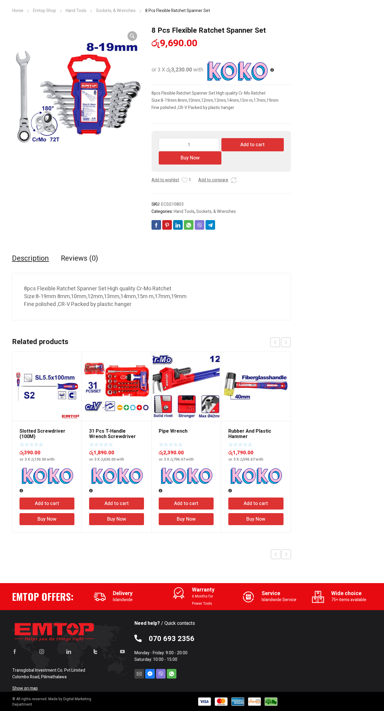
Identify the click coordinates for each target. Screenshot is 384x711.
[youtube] (122, 651)
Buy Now (190, 158)
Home (17, 11)
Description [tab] (30, 258)
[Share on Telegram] (210, 225)
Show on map (25, 688)
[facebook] (15, 651)
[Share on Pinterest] (167, 225)
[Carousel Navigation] (280, 342)
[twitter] (95, 651)
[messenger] (150, 674)
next (286, 342)
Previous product (275, 554)
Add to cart (252, 144)
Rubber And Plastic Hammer (249, 434)
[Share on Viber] (199, 225)
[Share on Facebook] (156, 225)
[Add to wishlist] (185, 180)
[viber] (161, 674)
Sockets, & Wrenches (116, 11)
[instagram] (41, 651)
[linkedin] (69, 651)
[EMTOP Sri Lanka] (54, 631)
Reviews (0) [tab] (79, 258)
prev (275, 342)
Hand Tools (76, 11)
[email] (139, 674)
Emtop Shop (44, 11)
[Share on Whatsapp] (189, 225)
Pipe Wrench (173, 431)
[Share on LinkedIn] (178, 225)
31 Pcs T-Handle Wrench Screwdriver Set (112, 437)
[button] (132, 36)
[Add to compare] (234, 180)
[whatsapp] (171, 674)
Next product (286, 554)
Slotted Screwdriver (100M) (42, 434)
